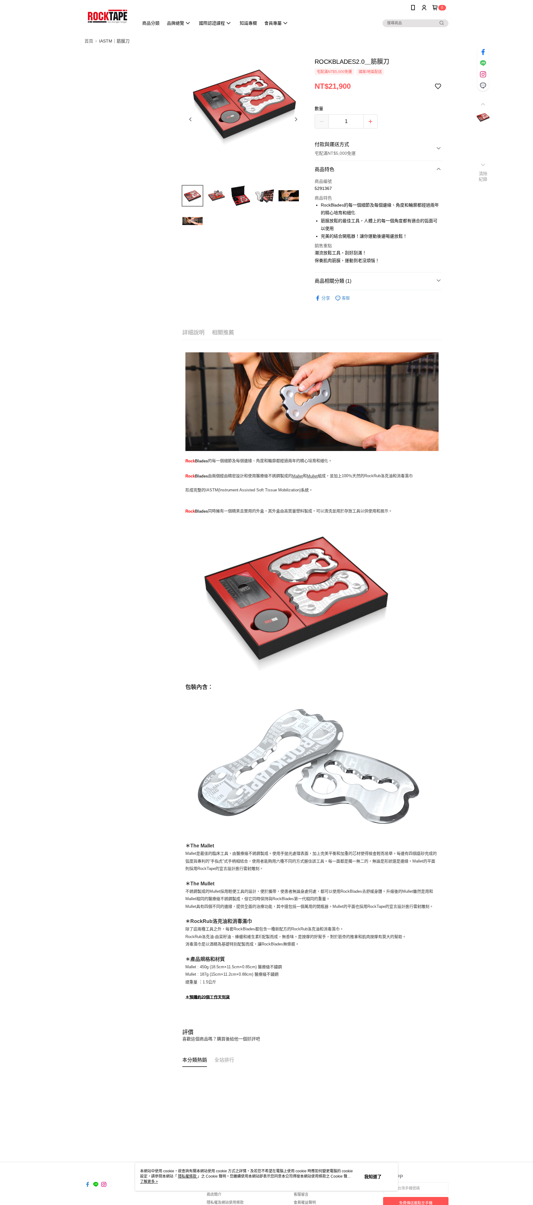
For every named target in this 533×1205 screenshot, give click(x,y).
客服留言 (301, 1194)
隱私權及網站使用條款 (225, 1202)
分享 (325, 298)
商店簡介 (214, 1194)
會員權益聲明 (305, 1202)
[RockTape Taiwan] (108, 16)
